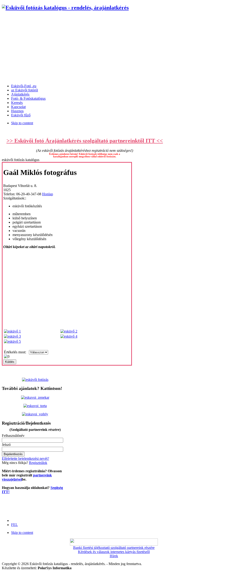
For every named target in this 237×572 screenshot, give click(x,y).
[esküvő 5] (12, 341)
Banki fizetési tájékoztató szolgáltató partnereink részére (114, 548)
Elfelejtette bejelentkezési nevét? (25, 458)
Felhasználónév (13, 436)
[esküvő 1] (12, 331)
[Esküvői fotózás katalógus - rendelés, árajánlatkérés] (65, 8)
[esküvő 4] (68, 336)
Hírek (114, 556)
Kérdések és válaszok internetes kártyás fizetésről (114, 552)
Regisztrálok (38, 463)
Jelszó (6, 445)
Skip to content (22, 123)
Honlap (47, 194)
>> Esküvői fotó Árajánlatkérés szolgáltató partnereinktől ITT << (84, 141)
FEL (14, 525)
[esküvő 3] (12, 336)
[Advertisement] (118, 48)
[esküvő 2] (68, 331)
